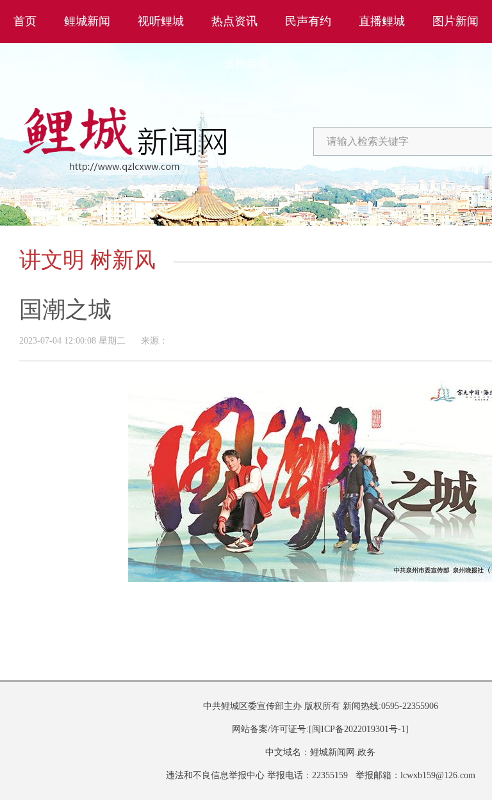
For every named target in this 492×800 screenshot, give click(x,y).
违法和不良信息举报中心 (215, 775)
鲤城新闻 (87, 21)
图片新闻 (455, 21)
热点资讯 (234, 21)
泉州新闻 (246, 64)
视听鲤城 (161, 21)
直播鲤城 (382, 21)
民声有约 (308, 21)
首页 (25, 21)
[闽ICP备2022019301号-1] (359, 729)
